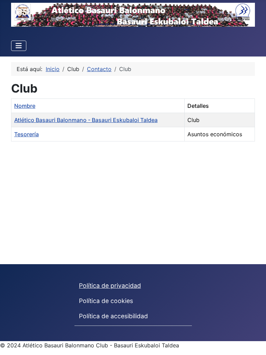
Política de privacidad (110, 285)
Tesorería (26, 134)
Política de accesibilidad (113, 316)
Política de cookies (106, 300)
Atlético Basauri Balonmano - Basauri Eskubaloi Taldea (86, 119)
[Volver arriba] (253, 342)
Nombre (24, 105)
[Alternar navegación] (18, 46)
